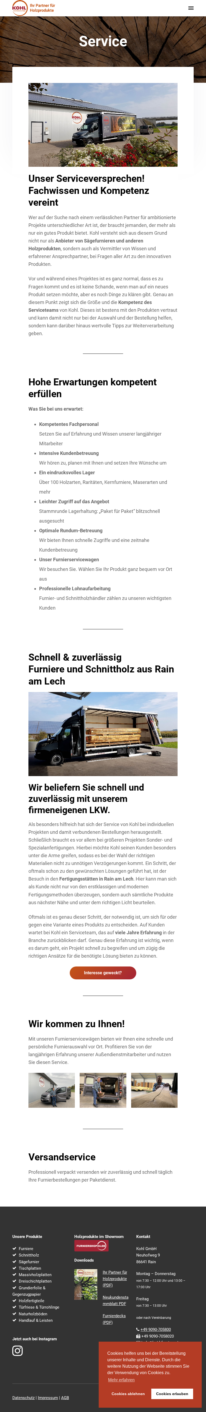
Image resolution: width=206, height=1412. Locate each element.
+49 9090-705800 (156, 1329)
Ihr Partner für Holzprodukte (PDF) (115, 1279)
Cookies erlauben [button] (172, 1394)
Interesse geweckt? (103, 972)
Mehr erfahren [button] (121, 1380)
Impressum (48, 1397)
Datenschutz (23, 1397)
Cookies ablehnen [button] (128, 1394)
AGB (65, 1397)
